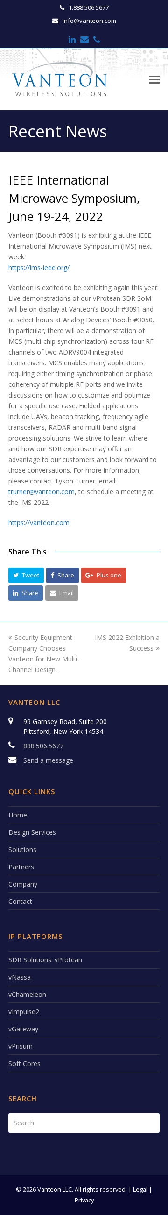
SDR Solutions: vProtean (45, 959)
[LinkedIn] (72, 39)
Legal (140, 1189)
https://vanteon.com (39, 522)
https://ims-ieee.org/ (39, 267)
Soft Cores (24, 1063)
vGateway (23, 1028)
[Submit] (150, 1123)
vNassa (19, 977)
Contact (20, 901)
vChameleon (27, 994)
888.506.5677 (43, 745)
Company (22, 884)
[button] (26, 575)
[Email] (84, 39)
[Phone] (96, 39)
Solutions (22, 849)
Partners (21, 866)
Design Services (32, 832)
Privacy (84, 1200)
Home (17, 814)
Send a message (48, 760)
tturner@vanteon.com (41, 491)
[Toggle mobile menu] (154, 79)
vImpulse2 (23, 1011)
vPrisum (20, 1046)
